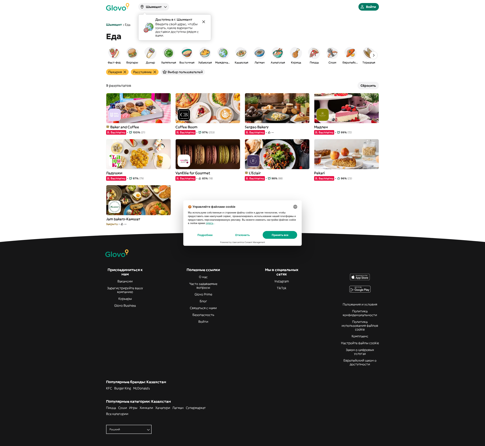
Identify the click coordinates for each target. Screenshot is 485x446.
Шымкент (114, 25)
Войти (203, 321)
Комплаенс (360, 336)
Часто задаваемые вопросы (203, 285)
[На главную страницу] (117, 7)
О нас (203, 277)
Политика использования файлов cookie (360, 325)
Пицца (111, 408)
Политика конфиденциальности (360, 313)
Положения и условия (360, 304)
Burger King (122, 388)
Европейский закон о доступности (359, 362)
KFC (109, 388)
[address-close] (203, 22)
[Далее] (373, 55)
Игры (133, 408)
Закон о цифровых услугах (360, 351)
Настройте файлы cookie (360, 343)
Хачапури (162, 408)
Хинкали (146, 408)
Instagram (282, 281)
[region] (242, 55)
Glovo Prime (203, 294)
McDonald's (141, 388)
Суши (122, 408)
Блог (203, 301)
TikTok (281, 288)
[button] (114, 55)
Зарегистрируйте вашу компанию (125, 290)
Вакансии (125, 281)
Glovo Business (125, 305)
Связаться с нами (203, 308)
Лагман (178, 408)
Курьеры (125, 299)
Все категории (117, 414)
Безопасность (203, 315)
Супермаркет (196, 408)
